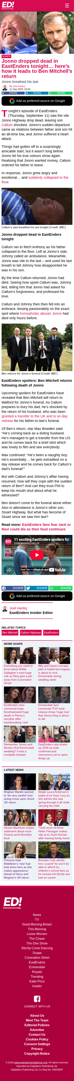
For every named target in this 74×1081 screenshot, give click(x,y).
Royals (37, 972)
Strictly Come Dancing (37, 948)
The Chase (37, 938)
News (37, 915)
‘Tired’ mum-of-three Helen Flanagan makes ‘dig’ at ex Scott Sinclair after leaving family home (54, 833)
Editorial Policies (37, 1025)
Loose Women (37, 934)
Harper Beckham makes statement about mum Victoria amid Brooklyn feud (19, 833)
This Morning (37, 929)
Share (13, 93)
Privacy (37, 1049)
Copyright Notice (37, 1053)
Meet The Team (37, 1020)
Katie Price (37, 981)
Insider (37, 986)
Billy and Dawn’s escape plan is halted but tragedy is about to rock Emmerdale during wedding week (54, 672)
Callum (7, 125)
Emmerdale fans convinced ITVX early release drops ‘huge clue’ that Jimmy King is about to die (53, 711)
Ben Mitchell (10, 632)
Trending (37, 976)
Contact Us (37, 1034)
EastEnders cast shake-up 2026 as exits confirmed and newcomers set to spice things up (53, 751)
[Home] (8, 5)
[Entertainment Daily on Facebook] (37, 998)
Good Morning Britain (37, 924)
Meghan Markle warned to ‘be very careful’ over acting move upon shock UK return (19, 797)
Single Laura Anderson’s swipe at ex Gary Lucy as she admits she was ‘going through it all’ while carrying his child (54, 798)
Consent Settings (37, 1044)
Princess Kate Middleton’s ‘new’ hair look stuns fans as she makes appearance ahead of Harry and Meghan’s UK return (18, 869)
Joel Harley (19, 86)
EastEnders (51, 632)
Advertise (37, 1030)
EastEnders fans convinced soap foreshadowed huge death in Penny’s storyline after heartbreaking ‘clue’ (16, 713)
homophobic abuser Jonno (41, 313)
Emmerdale (37, 967)
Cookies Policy (37, 1039)
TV (37, 919)
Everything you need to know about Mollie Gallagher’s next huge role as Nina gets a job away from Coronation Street (18, 674)
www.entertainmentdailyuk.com (31, 1062)
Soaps (6, 56)
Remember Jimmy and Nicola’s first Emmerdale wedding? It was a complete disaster (19, 749)
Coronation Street (37, 957)
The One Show (37, 943)
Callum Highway (31, 632)
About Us (37, 1015)
